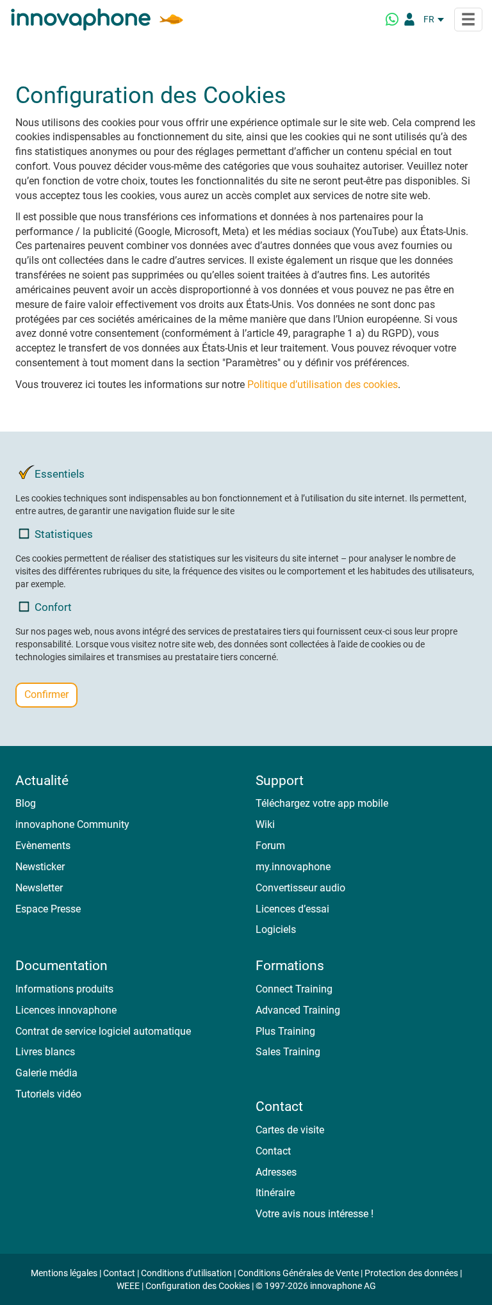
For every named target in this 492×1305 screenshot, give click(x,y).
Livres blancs (45, 1052)
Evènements (42, 845)
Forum (270, 845)
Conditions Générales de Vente (298, 1273)
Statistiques (64, 534)
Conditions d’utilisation (186, 1273)
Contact (273, 1151)
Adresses (276, 1172)
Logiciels (276, 929)
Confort (53, 607)
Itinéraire (275, 1193)
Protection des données (411, 1273)
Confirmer (46, 694)
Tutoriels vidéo (48, 1094)
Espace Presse (48, 909)
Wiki (265, 824)
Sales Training (288, 1052)
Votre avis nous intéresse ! (314, 1214)
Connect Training (294, 989)
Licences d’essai (292, 909)
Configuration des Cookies (197, 1286)
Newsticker (40, 867)
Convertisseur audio (300, 888)
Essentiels (60, 473)
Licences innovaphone (66, 1010)
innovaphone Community (72, 824)
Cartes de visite (290, 1130)
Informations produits (64, 989)
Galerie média (46, 1073)
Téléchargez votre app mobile (322, 803)
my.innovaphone (293, 867)
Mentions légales (64, 1273)
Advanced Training (298, 1010)
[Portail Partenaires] (409, 19)
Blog (25, 803)
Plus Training (285, 1031)
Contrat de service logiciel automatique (103, 1031)
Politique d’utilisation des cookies (322, 384)
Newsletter (39, 888)
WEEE (128, 1286)
